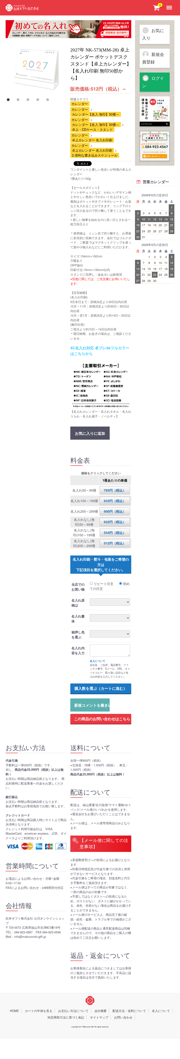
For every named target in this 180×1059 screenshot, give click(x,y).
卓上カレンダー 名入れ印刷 (92, 140)
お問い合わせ (123, 1017)
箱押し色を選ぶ (78, 634)
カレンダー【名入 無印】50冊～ (95, 114)
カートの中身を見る (38, 1010)
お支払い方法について (73, 1010)
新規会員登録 (153, 58)
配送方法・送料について (129, 1010)
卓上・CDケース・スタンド (92, 129)
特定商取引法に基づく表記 (66, 1017)
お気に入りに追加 (90, 433)
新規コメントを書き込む (92, 705)
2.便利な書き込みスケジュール (94, 155)
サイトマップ (99, 1017)
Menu (170, 4)
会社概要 (100, 1010)
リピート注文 (103, 583)
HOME (14, 1010)
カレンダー (79, 103)
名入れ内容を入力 (78, 650)
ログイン (153, 82)
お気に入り (153, 34)
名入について (161, 1010)
